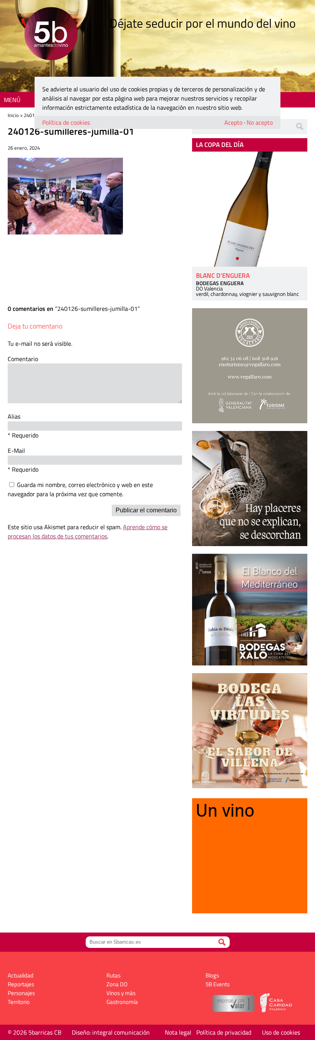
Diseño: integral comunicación (111, 1032)
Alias (14, 416)
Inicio (13, 115)
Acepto (233, 122)
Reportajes (21, 984)
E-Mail (16, 450)
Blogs (212, 975)
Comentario (23, 358)
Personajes (21, 993)
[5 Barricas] (51, 35)
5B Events (218, 984)
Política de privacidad (223, 1032)
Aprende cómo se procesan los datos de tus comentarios (87, 531)
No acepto (260, 122)
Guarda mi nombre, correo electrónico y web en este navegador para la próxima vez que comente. (80, 489)
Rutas (113, 975)
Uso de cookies (281, 1032)
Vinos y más (121, 993)
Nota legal (178, 1032)
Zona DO (117, 984)
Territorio (19, 1001)
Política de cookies (66, 122)
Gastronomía (122, 1001)
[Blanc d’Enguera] (249, 209)
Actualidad (20, 975)
